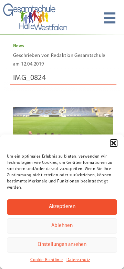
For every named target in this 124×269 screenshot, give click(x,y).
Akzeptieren (62, 206)
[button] (113, 143)
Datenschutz (78, 260)
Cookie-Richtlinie (46, 260)
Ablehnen (62, 225)
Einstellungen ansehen (62, 244)
